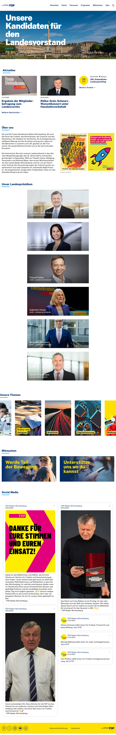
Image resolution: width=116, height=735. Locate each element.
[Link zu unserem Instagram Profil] (15, 728)
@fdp (82, 625)
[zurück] (3, 420)
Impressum (75, 728)
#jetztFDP (77, 627)
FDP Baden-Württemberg (16, 506)
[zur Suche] (113, 5)
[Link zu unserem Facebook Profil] (4, 728)
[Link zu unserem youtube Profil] (20, 728)
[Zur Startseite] (8, 5)
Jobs (107, 5)
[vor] (113, 420)
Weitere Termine (86, 87)
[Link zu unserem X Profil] (9, 728)
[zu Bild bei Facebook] (30, 541)
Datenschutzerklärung (59, 728)
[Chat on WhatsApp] (25, 728)
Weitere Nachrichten (11, 112)
